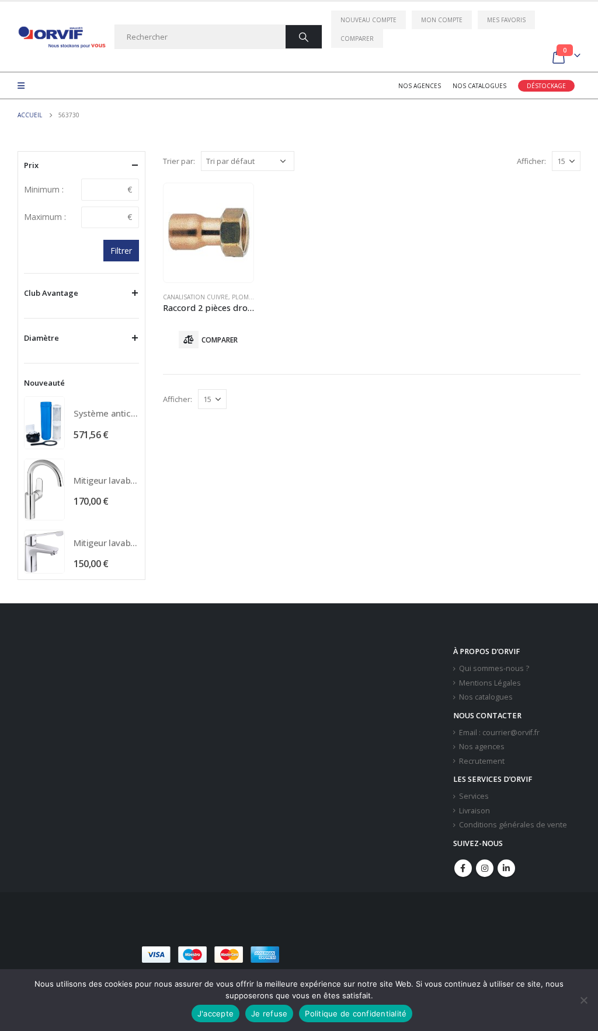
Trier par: (179, 161)
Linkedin (506, 868)
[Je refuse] (583, 1000)
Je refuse (269, 1013)
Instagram (484, 868)
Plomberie (248, 297)
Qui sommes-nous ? (494, 668)
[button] (368, 954)
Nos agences (419, 86)
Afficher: (531, 161)
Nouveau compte (368, 20)
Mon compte (442, 20)
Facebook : (463, 868)
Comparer (357, 38)
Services (474, 796)
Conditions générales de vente (513, 825)
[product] (208, 232)
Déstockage (546, 86)
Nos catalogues (479, 86)
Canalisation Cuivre (195, 297)
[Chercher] (304, 36)
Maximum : (45, 216)
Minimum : (44, 189)
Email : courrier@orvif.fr (499, 733)
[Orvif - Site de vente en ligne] (62, 37)
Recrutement (482, 761)
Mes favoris (506, 20)
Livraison (474, 811)
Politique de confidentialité (355, 1013)
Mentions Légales (490, 683)
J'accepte (215, 1013)
